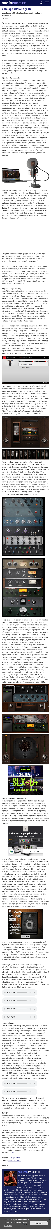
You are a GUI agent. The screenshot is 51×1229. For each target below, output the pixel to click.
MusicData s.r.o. (14, 1160)
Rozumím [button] (38, 1223)
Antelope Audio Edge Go (17, 9)
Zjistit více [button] (8, 1226)
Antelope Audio (14, 1158)
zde (13, 1153)
